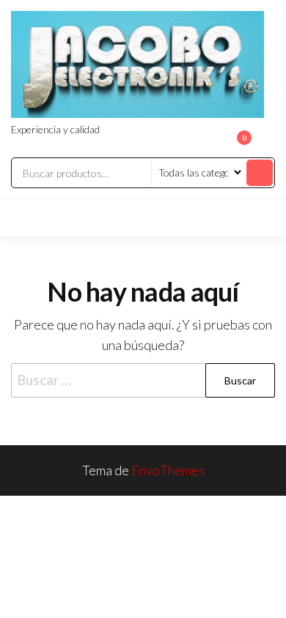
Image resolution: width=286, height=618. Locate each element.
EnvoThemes (168, 470)
